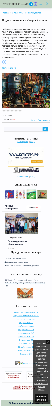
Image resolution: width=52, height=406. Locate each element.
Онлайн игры (17, 12)
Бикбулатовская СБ (26, 326)
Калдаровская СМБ (26, 333)
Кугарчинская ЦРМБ (16, 4)
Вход (32, 141)
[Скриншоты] (26, 90)
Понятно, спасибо (41, 398)
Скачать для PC (9, 68)
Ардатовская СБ (26, 322)
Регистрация (22, 141)
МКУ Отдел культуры (26, 319)
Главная (5, 12)
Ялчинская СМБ (26, 354)
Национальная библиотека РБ (26, 316)
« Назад (33, 120)
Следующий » (44, 120)
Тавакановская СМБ (26, 343)
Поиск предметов (33, 12)
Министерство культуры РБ (26, 312)
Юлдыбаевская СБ (26, 347)
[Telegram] (31, 4)
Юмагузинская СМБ (26, 350)
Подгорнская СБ (26, 340)
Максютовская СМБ (26, 336)
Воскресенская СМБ (26, 329)
